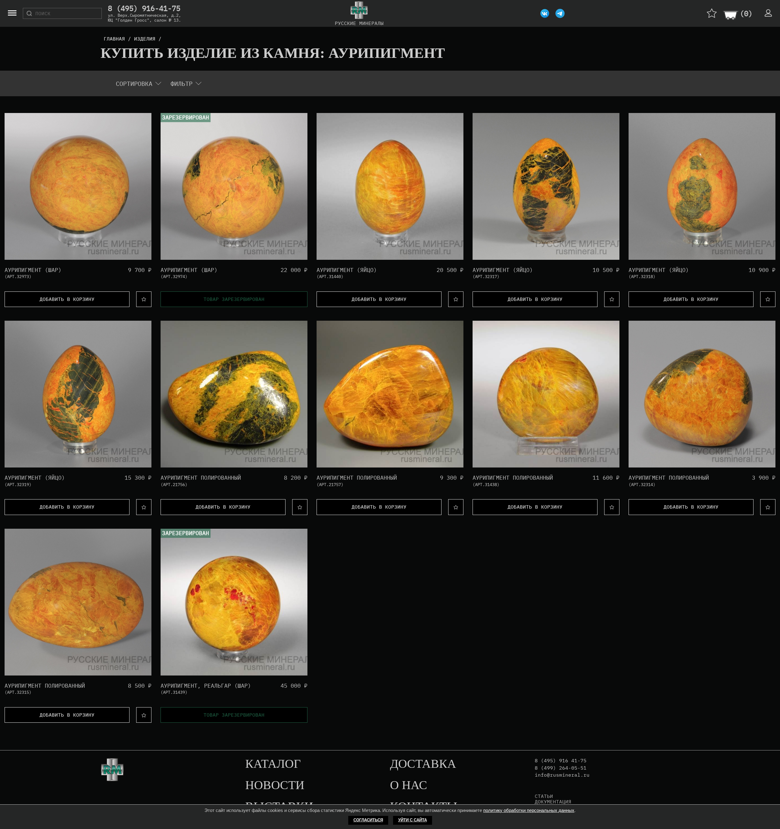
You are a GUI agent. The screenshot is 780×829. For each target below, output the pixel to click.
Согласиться (368, 820)
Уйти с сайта (412, 820)
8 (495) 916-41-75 (144, 8)
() (746, 13)
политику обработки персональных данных (528, 810)
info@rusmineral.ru (562, 775)
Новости (274, 785)
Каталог (273, 764)
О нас (408, 785)
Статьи (544, 796)
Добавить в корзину (67, 299)
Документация (553, 801)
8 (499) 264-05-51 (561, 768)
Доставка (423, 764)
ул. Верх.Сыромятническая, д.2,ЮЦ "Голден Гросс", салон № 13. (144, 18)
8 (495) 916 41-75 (561, 761)
